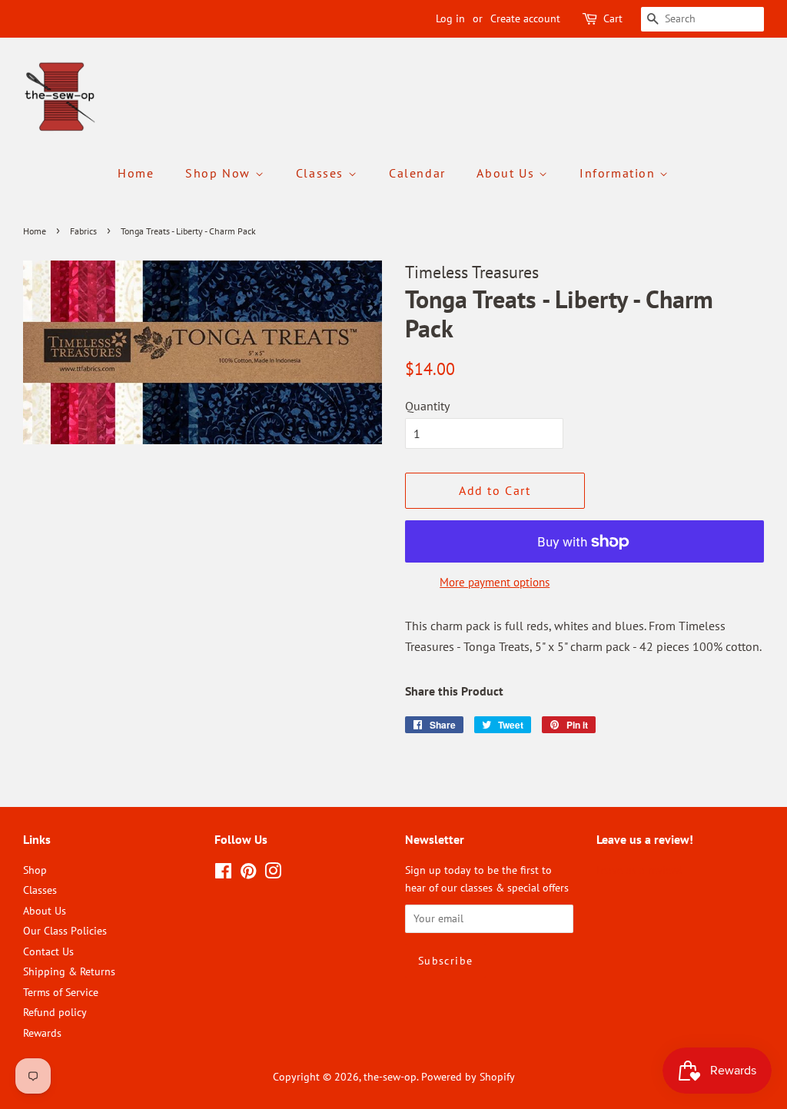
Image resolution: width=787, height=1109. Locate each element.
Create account (525, 18)
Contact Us (48, 951)
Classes (322, 173)
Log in (450, 18)
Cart (613, 18)
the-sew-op (390, 1077)
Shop (35, 870)
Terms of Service (60, 992)
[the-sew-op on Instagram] (272, 874)
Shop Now (219, 173)
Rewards (42, 1033)
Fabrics (83, 231)
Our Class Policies (65, 931)
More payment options (495, 582)
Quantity (427, 405)
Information (619, 173)
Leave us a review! (639, 870)
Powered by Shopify (468, 1077)
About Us (507, 173)
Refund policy (55, 1012)
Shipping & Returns (69, 971)
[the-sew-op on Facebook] (223, 874)
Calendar (417, 173)
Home (136, 173)
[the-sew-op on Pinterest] (248, 874)
